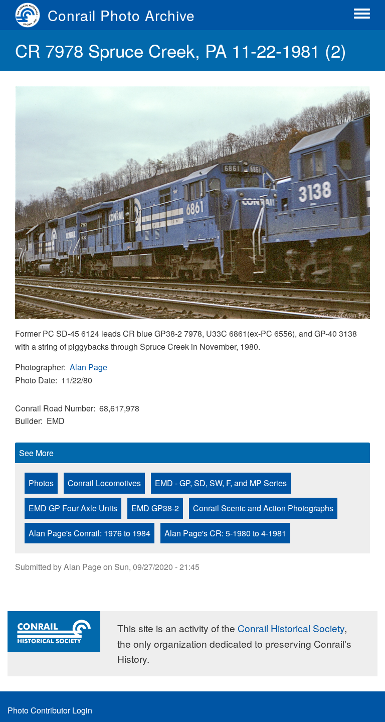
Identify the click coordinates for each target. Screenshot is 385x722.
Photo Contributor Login (50, 710)
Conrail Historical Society (291, 628)
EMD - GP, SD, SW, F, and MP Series (221, 483)
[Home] (31, 15)
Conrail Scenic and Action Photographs (263, 508)
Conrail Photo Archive (121, 15)
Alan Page (88, 367)
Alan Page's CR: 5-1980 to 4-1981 (225, 533)
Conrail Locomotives (104, 483)
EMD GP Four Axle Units (73, 508)
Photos (41, 483)
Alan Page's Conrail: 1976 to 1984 (89, 533)
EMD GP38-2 (155, 508)
